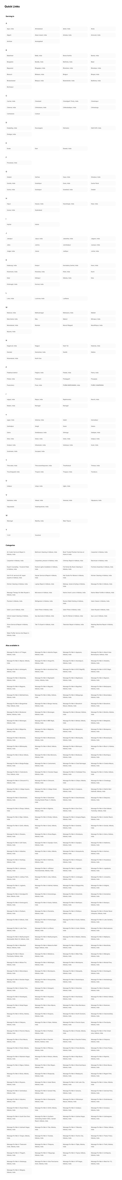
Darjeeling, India (12, 128)
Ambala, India (67, 35)
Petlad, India (11, 379)
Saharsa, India (39, 420)
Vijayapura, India (96, 500)
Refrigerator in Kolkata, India (44, 601)
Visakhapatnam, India (41, 506)
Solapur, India (95, 439)
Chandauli (38, 101)
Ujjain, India (66, 486)
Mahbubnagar (39, 313)
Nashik (65, 352)
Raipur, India (39, 399)
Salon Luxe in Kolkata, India (15, 609)
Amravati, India (95, 35)
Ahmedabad (39, 29)
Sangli (37, 426)
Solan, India (66, 439)
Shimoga (65, 432)
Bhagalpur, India (40, 68)
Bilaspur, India (39, 80)
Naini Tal (65, 346)
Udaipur (9, 486)
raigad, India (11, 399)
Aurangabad (39, 41)
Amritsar (9, 41)
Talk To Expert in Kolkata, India (44, 624)
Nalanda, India (95, 346)
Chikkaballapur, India (69, 107)
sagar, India (10, 420)
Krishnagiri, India (12, 284)
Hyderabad (38, 210)
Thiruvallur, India (12, 465)
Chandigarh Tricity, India (70, 101)
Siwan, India (39, 439)
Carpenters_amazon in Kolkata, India (46, 560)
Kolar (8, 278)
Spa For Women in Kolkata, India (73, 616)
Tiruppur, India (67, 472)
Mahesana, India (68, 313)
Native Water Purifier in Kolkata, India (102, 592)
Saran (65, 426)
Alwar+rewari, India (41, 35)
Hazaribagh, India (68, 204)
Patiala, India (67, 372)
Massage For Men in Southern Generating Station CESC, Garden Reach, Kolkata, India (45, 1119)
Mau (36, 319)
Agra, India (10, 29)
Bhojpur (65, 74)
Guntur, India (11, 189)
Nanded (9, 352)
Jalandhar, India (68, 238)
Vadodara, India (12, 500)
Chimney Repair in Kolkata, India (73, 560)
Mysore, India (11, 331)
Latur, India (10, 298)
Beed (92, 62)
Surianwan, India (12, 451)
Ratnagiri (38, 405)
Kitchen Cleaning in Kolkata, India (101, 575)
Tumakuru (94, 472)
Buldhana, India (96, 80)
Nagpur (37, 346)
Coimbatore (10, 114)
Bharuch (9, 74)
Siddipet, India (95, 432)
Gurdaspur (38, 189)
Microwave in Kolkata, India (43, 592)
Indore (37, 224)
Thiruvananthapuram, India (43, 465)
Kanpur (37, 265)
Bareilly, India (39, 62)
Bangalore (10, 62)
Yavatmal (38, 535)
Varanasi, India (67, 500)
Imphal (9, 224)
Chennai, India (11, 107)
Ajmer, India (66, 29)
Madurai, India (11, 313)
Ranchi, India (95, 399)
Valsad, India (39, 500)
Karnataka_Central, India (70, 265)
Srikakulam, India (40, 445)
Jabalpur (9, 238)
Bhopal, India (95, 74)
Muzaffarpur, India (96, 325)
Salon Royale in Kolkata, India (100, 609)
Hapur (9, 204)
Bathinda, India (67, 62)
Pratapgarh (66, 379)
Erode (9, 148)
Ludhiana (66, 298)
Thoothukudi (67, 465)
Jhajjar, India (11, 251)
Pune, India (38, 385)
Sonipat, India (11, 445)
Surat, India (94, 445)
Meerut (65, 319)
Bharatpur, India (96, 68)
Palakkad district (12, 372)
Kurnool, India (39, 284)
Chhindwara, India (40, 107)
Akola (92, 29)
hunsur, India (11, 210)
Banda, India (95, 55)
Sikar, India (10, 439)
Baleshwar (10, 55)
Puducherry (10, 385)
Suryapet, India (40, 451)
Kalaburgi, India (12, 265)
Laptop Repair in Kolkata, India (44, 584)
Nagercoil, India (12, 346)
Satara (93, 426)
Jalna (8, 245)
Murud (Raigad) (68, 325)
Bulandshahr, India (68, 80)
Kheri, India (66, 271)
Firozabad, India (12, 163)
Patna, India (94, 372)
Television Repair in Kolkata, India (73, 624)
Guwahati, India (68, 189)
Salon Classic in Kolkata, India (100, 601)
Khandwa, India (40, 271)
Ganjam (9, 177)
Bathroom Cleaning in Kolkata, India (46, 552)
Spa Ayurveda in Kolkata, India (44, 616)
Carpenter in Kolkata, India (99, 552)
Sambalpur (10, 426)
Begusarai (10, 68)
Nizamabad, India (12, 358)
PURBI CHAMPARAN (97, 385)
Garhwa (37, 177)
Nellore (93, 352)
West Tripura (67, 521)
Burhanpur (10, 87)
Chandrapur (94, 101)
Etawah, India (67, 148)
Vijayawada (10, 506)
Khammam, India (12, 271)
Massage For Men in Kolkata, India (101, 584)
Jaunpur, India (95, 245)
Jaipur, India (39, 238)
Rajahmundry (67, 399)
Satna (9, 432)
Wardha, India (39, 521)
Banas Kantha (67, 55)
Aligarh (9, 35)
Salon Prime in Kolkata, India (44, 609)
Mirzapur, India (95, 319)
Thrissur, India (95, 465)
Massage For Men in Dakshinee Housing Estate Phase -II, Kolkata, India (45, 800)
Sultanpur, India (68, 445)
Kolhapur (37, 278)
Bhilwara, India (39, 74)
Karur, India (94, 265)
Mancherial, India (12, 319)
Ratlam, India (11, 405)
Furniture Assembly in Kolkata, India (102, 567)
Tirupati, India (39, 472)
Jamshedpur (67, 245)
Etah (36, 148)
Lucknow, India (39, 298)
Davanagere (39, 128)
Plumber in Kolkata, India (14, 601)
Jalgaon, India (95, 238)
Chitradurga (94, 107)
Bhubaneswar (11, 80)
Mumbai (37, 325)
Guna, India (66, 183)
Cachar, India (11, 101)
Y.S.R (8, 535)
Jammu (37, 245)
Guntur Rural (95, 183)
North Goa (38, 358)
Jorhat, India (95, 251)
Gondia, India (11, 183)
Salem (65, 420)
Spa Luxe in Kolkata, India (99, 616)
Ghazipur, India (95, 177)
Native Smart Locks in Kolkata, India (74, 592)
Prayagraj (94, 379)
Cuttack (37, 114)
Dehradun (66, 128)
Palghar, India (39, 372)
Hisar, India (94, 204)
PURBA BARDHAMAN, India (71, 385)
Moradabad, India (12, 325)
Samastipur (94, 420)
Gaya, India (66, 177)
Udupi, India (39, 486)
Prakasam (38, 379)
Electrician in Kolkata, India (99, 560)
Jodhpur (65, 251)
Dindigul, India (11, 134)
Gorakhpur (38, 183)
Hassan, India (39, 204)
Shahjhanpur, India (41, 432)
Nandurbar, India (40, 352)
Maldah (93, 313)
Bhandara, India (68, 68)
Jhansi (37, 251)
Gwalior (93, 189)
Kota (92, 278)
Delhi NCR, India (96, 128)
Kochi (92, 271)
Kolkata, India (67, 278)
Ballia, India (38, 55)
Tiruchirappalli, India (13, 472)
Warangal (10, 521)
